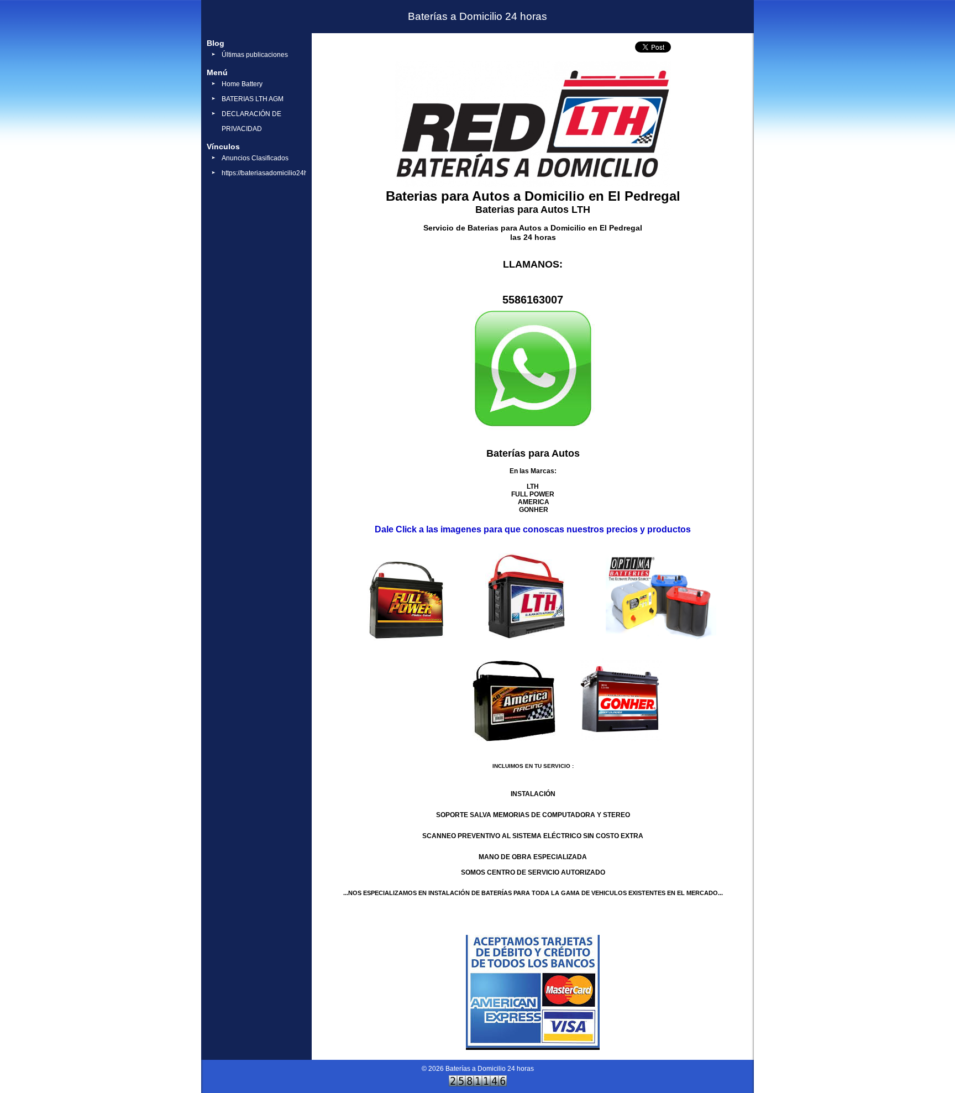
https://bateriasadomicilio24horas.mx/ (277, 173)
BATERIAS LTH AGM (253, 99)
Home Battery (242, 84)
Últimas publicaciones (255, 55)
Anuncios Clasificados (255, 158)
